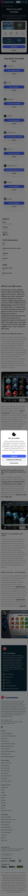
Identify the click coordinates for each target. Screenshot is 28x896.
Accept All (14, 456)
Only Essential (14, 463)
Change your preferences (14, 459)
